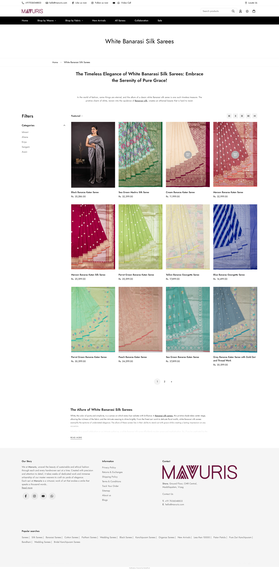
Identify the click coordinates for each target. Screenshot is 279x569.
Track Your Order (110, 486)
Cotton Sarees (72, 537)
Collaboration (141, 20)
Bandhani (27, 542)
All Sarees (120, 20)
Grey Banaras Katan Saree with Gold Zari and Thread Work (234, 358)
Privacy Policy (109, 467)
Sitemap (106, 490)
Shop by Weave (45, 20)
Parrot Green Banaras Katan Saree (136, 274)
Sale (160, 20)
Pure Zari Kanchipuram (241, 537)
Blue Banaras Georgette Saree (229, 274)
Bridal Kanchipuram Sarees (67, 542)
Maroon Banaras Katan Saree (228, 192)
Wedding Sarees (108, 537)
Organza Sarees (167, 537)
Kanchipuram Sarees (146, 537)
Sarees (25, 537)
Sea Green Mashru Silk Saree (134, 192)
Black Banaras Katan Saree (85, 192)
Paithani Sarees (90, 537)
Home (25, 20)
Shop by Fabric (73, 20)
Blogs (105, 500)
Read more (76, 438)
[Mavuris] (32, 11)
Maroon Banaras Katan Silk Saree (88, 274)
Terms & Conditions (111, 481)
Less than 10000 (202, 537)
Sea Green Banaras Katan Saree (182, 357)
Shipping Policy (110, 476)
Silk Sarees (38, 537)
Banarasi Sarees (54, 537)
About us (106, 495)
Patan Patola (220, 537)
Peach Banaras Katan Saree (133, 357)
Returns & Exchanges (112, 472)
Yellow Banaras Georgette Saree (182, 274)
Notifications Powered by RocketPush (139, 568)
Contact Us (167, 494)
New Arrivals (99, 20)
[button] (253, 11)
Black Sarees (126, 537)
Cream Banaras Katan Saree (180, 192)
